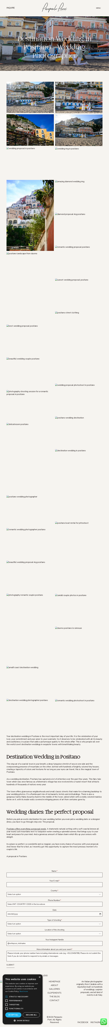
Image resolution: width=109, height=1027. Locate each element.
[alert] (23, 999)
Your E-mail (54, 881)
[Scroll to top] (107, 1020)
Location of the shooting (54, 930)
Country (54, 890)
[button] (30, 97)
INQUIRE (11, 8)
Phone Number (54, 900)
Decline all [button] (31, 1015)
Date (54, 910)
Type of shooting (54, 920)
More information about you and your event (54, 949)
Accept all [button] (13, 1015)
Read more (24, 991)
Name (54, 871)
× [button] (40, 977)
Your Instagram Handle (54, 939)
